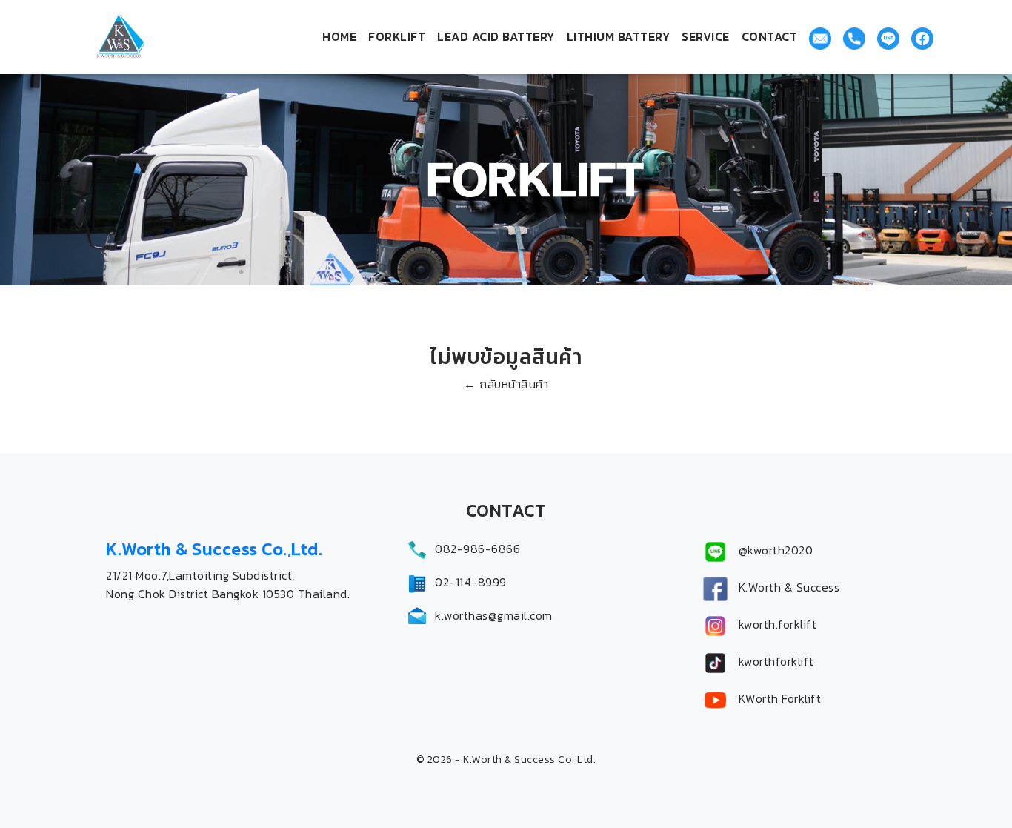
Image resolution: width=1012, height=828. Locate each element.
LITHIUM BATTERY (618, 36)
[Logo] (158, 37)
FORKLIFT (396, 36)
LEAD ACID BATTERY (496, 36)
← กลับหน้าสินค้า (506, 384)
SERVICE (706, 36)
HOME (339, 36)
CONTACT (770, 36)
